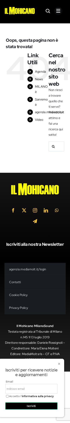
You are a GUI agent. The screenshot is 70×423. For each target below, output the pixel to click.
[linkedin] (45, 210)
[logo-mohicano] (19, 8)
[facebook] (13, 210)
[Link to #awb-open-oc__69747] (58, 11)
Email (9, 381)
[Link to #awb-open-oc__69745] (48, 11)
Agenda (40, 72)
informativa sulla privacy (38, 396)
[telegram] (35, 221)
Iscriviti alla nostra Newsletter (35, 244)
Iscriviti (31, 405)
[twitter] (24, 210)
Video (39, 120)
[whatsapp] (56, 210)
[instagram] (35, 210)
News (39, 79)
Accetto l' (31, 396)
